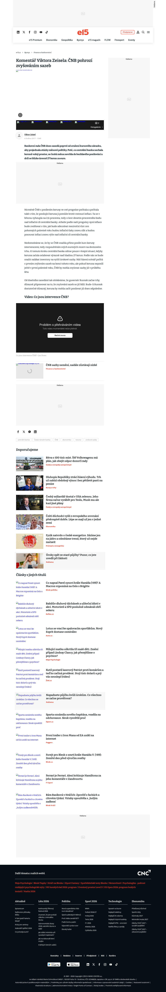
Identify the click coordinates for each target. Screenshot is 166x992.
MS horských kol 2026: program (61, 887)
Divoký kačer (67, 929)
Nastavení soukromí (141, 982)
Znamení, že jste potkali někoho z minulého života (47, 917)
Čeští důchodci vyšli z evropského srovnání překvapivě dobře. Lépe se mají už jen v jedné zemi (73, 519)
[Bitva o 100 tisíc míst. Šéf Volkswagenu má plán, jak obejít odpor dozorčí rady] (29, 463)
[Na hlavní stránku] (83, 32)
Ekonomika (51, 40)
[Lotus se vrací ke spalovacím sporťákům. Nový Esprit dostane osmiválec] (29, 635)
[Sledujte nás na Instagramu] (35, 32)
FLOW (107, 40)
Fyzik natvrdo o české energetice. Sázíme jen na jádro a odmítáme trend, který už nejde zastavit (73, 539)
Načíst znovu (60, 335)
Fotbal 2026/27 (90, 912)
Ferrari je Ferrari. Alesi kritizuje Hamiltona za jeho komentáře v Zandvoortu (73, 777)
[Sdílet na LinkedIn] (35, 432)
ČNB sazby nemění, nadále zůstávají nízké (71, 365)
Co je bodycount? (22, 932)
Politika (66, 901)
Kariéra (112, 956)
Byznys (80, 40)
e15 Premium (35, 40)
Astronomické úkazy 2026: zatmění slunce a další (47, 926)
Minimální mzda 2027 (140, 919)
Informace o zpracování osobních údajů (108, 982)
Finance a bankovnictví (42, 52)
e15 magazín (94, 40)
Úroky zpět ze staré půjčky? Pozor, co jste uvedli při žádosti (71, 556)
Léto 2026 (43, 901)
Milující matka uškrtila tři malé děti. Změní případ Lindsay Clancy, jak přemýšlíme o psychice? (72, 652)
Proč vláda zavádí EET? (70, 918)
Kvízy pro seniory (21, 924)
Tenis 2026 (89, 919)
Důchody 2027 (137, 916)
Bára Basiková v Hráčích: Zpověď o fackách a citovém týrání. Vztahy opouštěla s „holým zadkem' (72, 798)
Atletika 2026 (90, 926)
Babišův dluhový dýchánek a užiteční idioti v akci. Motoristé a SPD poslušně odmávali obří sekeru (73, 607)
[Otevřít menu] (148, 32)
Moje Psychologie (23, 883)
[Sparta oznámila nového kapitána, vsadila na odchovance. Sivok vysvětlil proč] (29, 721)
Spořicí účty (136, 912)
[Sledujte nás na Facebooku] (29, 32)
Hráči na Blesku (55, 883)
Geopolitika (67, 40)
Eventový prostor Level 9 (90, 887)
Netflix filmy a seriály (116, 926)
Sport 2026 (91, 901)
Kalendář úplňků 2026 (23, 928)
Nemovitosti (115, 883)
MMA (87, 908)
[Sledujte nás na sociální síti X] (24, 32)
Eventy (131, 40)
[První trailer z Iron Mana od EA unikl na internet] (29, 741)
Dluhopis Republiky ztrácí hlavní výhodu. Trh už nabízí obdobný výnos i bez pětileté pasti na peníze (74, 480)
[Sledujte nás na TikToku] (47, 32)
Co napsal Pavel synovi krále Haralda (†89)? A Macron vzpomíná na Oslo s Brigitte (73, 584)
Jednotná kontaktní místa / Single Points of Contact (72, 985)
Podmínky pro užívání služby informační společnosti (71, 982)
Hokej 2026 (89, 916)
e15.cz (18, 52)
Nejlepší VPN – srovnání (117, 923)
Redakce (67, 956)
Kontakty (54, 956)
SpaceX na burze (114, 908)
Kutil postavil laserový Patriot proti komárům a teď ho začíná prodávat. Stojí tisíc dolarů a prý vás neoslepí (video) (74, 673)
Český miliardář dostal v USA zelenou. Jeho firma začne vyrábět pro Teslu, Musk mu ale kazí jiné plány (72, 500)
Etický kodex (99, 985)
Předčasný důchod (139, 908)
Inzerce (78, 956)
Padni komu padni (69, 922)
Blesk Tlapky (40, 883)
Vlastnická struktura (43, 985)
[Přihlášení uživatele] (138, 32)
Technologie (115, 901)
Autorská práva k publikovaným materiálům (32, 982)
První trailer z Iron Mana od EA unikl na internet (70, 737)
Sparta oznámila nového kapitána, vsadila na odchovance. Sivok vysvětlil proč (73, 716)
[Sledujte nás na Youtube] (41, 32)
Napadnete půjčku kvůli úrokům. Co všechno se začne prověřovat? (73, 696)
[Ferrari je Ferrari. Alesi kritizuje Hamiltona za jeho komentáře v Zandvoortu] (29, 781)
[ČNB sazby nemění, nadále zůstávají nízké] (29, 371)
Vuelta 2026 (29, 891)
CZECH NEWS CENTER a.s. (92, 976)
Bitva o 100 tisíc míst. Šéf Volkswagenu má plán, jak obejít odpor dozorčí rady (72, 459)
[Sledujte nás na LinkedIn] (18, 32)
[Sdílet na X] (24, 432)
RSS (102, 956)
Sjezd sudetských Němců (71, 915)
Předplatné (91, 956)
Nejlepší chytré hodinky (117, 919)
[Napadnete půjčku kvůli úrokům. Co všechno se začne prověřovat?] (29, 701)
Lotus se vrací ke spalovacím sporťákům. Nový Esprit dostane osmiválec (74, 630)
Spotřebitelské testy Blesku (94, 883)
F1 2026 (88, 923)
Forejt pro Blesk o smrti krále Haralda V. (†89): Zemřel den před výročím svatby (74, 756)
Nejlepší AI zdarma (115, 916)
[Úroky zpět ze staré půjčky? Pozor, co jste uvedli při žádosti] (29, 561)
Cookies (129, 982)
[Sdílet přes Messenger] (29, 432)
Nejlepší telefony (114, 912)
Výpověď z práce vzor (70, 925)
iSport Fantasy (72, 883)
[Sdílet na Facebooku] (18, 432)
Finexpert (119, 40)
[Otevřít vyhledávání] (143, 32)
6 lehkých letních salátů (47, 945)
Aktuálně (20, 901)
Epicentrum (19, 908)
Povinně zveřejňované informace (118, 985)
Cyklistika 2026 (90, 930)
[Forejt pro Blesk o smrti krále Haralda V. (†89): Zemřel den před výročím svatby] (29, 761)
